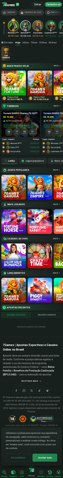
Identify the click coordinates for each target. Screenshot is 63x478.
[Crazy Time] (40, 255)
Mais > (57, 66)
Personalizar (18, 457)
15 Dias (43, 42)
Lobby (11, 161)
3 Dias (25, 42)
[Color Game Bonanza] (13, 255)
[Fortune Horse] (13, 221)
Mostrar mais (29, 381)
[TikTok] (39, 391)
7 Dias (34, 42)
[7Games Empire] (40, 187)
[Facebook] (16, 391)
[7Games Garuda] (13, 187)
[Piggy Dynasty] (40, 290)
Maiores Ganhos (47, 315)
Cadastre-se (53, 4)
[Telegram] (47, 391)
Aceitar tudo (45, 457)
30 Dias (53, 42)
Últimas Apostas (16, 315)
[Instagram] (24, 391)
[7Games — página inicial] (8, 4)
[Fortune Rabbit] (40, 221)
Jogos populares (34, 161)
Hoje (17, 42)
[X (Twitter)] (31, 391)
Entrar (37, 4)
